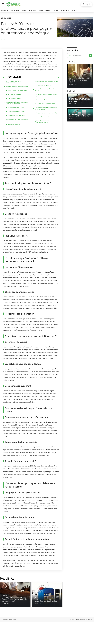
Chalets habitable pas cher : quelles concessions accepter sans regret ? (79, 99)
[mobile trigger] (3, 4)
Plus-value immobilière (14, 98)
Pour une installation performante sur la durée (46, 89)
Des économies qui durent (44, 85)
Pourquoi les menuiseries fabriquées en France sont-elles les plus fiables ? (14, 599)
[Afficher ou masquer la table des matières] (40, 77)
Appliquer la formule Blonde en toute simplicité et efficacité (80, 115)
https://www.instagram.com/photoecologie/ (19, 171)
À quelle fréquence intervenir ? (45, 104)
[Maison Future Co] (13, 4)
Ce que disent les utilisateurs (45, 117)
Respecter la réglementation (16, 115)
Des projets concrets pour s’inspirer (46, 113)
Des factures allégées (14, 94)
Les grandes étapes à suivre (16, 107)
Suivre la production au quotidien (46, 100)
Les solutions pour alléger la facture (47, 81)
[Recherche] (84, 4)
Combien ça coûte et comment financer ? (17, 120)
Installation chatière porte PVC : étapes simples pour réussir (79, 80)
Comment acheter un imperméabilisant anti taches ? (46, 600)
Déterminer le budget (14, 125)
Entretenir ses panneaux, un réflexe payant (46, 95)
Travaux (5, 39)
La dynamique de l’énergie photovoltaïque (13, 82)
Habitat (36, 597)
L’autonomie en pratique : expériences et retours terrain (46, 108)
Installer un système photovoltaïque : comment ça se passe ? (17, 103)
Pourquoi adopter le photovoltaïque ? (17, 86)
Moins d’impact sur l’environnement (18, 90)
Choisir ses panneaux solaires (16, 111)
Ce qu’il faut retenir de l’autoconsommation (43, 121)
